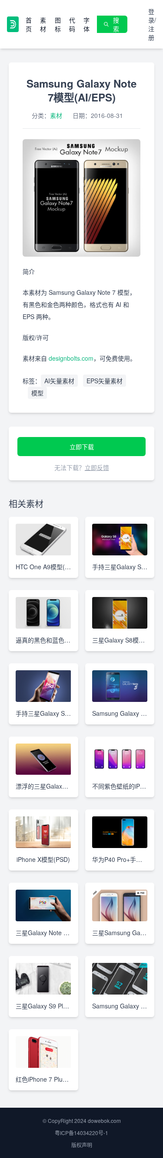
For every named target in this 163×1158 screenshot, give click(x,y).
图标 (58, 24)
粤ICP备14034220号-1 (81, 1132)
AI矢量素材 (59, 380)
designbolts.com (71, 358)
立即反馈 (97, 467)
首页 (29, 24)
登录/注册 (152, 24)
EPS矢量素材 (104, 380)
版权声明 (81, 1144)
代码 (72, 24)
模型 (37, 392)
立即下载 (82, 446)
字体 (86, 24)
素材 (43, 24)
